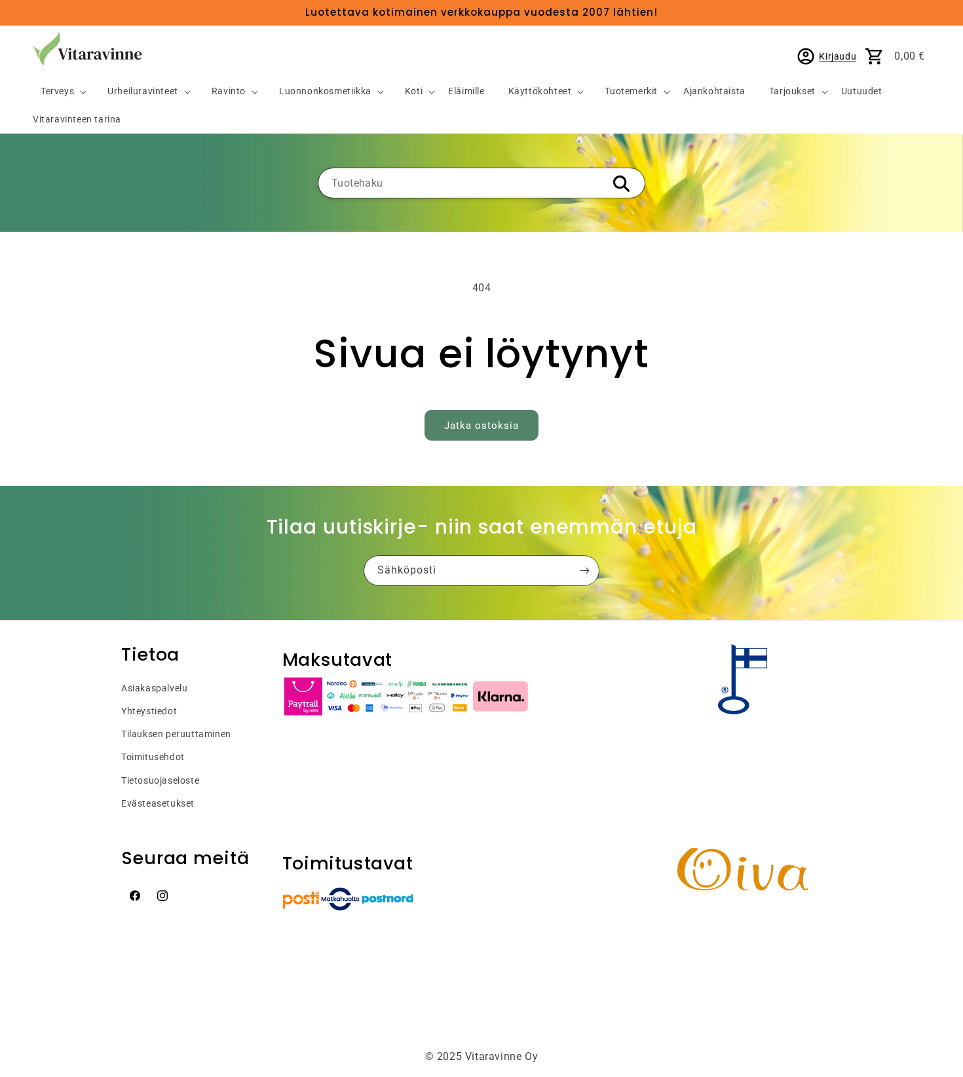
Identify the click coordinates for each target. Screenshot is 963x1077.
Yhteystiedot (149, 711)
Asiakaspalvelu (154, 688)
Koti (414, 91)
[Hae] (621, 184)
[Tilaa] (584, 570)
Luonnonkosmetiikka (325, 91)
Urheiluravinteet (142, 91)
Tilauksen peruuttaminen (176, 734)
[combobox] (481, 183)
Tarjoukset (792, 91)
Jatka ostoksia (481, 425)
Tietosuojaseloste (160, 780)
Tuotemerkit (631, 91)
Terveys (57, 91)
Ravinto (229, 91)
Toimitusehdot (153, 757)
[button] (58, 92)
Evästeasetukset (158, 803)
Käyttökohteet (540, 91)
